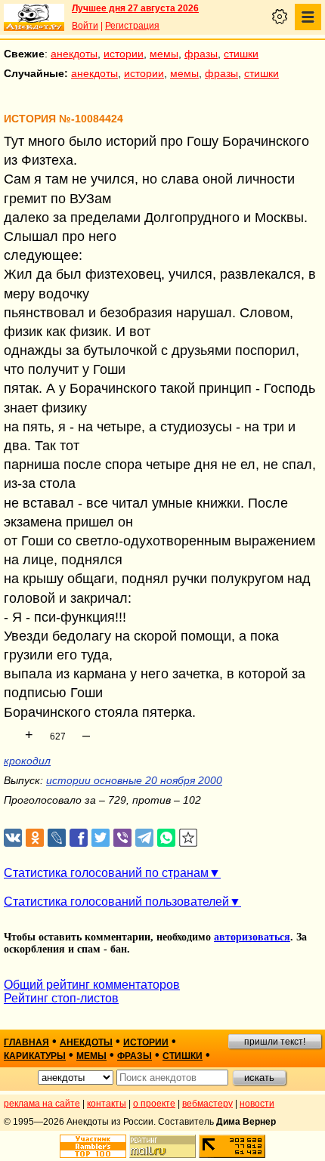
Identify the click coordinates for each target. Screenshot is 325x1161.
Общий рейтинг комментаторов (92, 984)
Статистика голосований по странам (106, 872)
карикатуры (35, 1056)
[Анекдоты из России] (34, 17)
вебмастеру (207, 1103)
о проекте (154, 1103)
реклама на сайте (42, 1103)
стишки (241, 54)
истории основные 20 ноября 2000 (134, 780)
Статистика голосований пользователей (116, 901)
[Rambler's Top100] (93, 1146)
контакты (106, 1103)
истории (124, 54)
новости (257, 1103)
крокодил (27, 761)
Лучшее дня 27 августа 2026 (135, 8)
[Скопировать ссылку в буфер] (188, 838)
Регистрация (132, 25)
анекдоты (74, 54)
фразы (201, 54)
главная (26, 1042)
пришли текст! (274, 1041)
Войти (85, 25)
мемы (164, 54)
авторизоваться (252, 937)
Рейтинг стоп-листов (61, 998)
